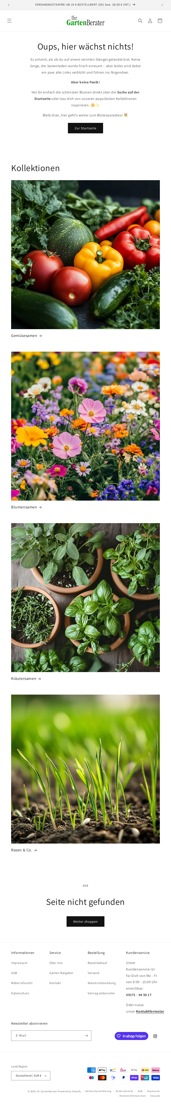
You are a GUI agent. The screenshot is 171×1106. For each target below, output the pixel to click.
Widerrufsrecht (22, 983)
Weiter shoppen (85, 921)
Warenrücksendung (102, 983)
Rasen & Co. (21, 849)
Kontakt (55, 983)
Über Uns (56, 963)
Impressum (19, 963)
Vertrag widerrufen (101, 993)
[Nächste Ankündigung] (162, 5)
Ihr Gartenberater (47, 1091)
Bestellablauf (97, 963)
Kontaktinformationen (133, 1095)
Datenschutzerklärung (98, 1091)
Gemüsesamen (24, 335)
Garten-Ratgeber (61, 973)
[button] (9, 21)
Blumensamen (24, 507)
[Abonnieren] (86, 1035)
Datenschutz (20, 993)
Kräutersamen (23, 678)
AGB (14, 973)
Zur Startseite (85, 128)
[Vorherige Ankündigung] (9, 5)
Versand (93, 973)
